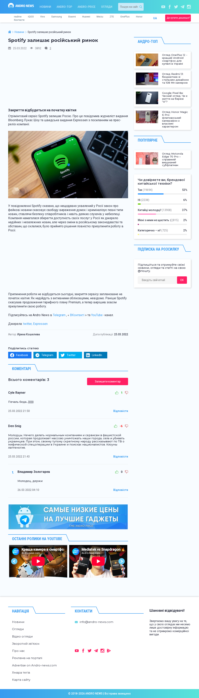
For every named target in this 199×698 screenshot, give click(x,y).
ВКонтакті (77, 315)
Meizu (100, 16)
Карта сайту (21, 680)
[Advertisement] (68, 81)
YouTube (97, 315)
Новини (45, 6)
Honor (139, 16)
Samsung (56, 16)
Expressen (40, 324)
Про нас (18, 651)
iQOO (31, 16)
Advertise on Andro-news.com (34, 665)
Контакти (19, 20)
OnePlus (125, 16)
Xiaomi (72, 16)
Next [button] (121, 561)
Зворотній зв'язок (25, 643)
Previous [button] (14, 561)
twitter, (27, 324)
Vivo (42, 16)
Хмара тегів (21, 672)
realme (18, 16)
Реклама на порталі (27, 658)
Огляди (106, 6)
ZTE (112, 16)
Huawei (86, 16)
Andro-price (86, 6)
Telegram (59, 315)
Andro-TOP (64, 6)
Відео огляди (22, 636)
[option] (38, 561)
